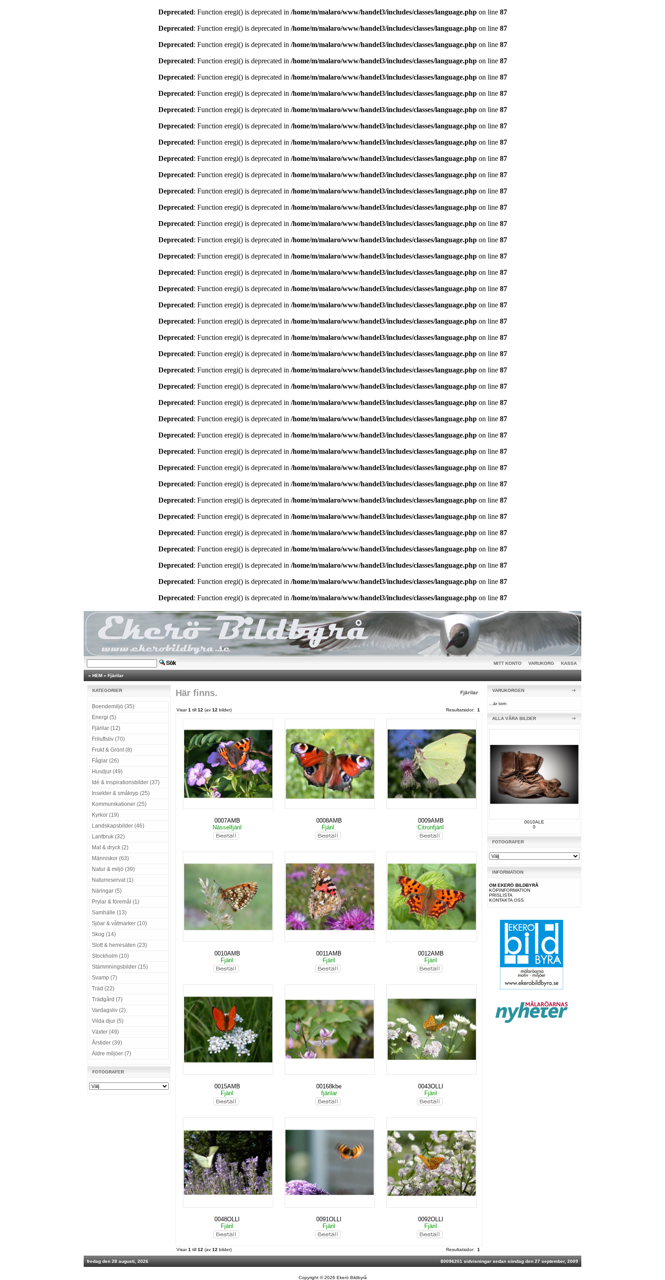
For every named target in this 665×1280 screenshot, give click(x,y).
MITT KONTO (508, 663)
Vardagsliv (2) (109, 1010)
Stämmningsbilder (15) (120, 967)
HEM (97, 675)
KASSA (569, 663)
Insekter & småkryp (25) (121, 793)
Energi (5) (104, 717)
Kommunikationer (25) (119, 804)
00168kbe (329, 1086)
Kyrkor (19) (105, 815)
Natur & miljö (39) (113, 869)
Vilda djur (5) (108, 1021)
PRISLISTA (501, 895)
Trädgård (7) (107, 999)
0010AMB (227, 953)
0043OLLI (430, 1086)
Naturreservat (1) (112, 880)
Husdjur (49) (107, 771)
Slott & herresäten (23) (119, 945)
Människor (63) (110, 858)
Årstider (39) (107, 1043)
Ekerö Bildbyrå (352, 1277)
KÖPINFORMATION (509, 890)
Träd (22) (103, 988)
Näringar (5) (107, 891)
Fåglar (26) (105, 761)
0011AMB (329, 953)
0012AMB (431, 953)
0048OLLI (227, 1219)
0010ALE (534, 821)
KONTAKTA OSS (506, 900)
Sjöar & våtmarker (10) (119, 923)
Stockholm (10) (110, 956)
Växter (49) (105, 1032)
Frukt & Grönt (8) (112, 750)
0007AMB (227, 820)
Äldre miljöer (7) (111, 1053)
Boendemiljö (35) (113, 706)
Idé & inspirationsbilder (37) (126, 782)
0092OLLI (430, 1219)
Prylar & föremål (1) (115, 902)
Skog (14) (104, 934)
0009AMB (431, 820)
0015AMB (227, 1086)
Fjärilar (116, 675)
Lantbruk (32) (108, 836)
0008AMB (329, 820)
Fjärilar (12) (106, 728)
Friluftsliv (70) (108, 739)
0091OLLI (329, 1219)
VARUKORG (541, 663)
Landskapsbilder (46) (118, 826)
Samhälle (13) (109, 912)
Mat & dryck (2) (110, 847)
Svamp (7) (104, 977)
